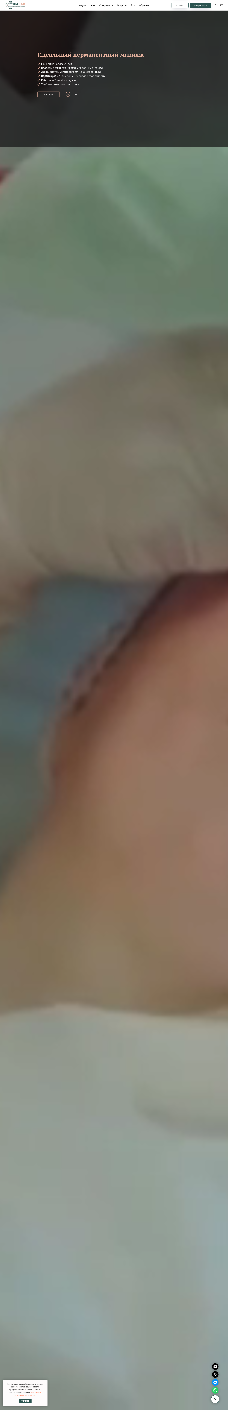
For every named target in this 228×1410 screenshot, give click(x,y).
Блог (132, 5)
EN (216, 5)
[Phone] (215, 1374)
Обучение (144, 5)
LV (221, 5)
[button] (75, 94)
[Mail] (215, 1366)
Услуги (82, 5)
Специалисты (106, 5)
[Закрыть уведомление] (45, 1382)
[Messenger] (215, 1382)
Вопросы (122, 5)
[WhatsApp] (215, 1390)
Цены (92, 5)
